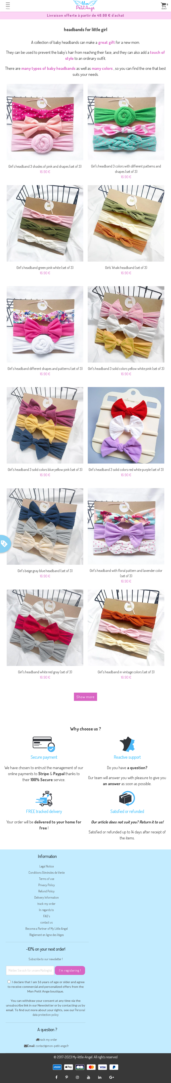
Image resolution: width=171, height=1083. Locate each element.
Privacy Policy (46, 885)
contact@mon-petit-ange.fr (52, 1046)
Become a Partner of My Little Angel (46, 928)
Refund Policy (46, 891)
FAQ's (46, 916)
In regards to (46, 910)
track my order (46, 904)
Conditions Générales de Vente (46, 872)
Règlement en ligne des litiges (46, 935)
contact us (46, 922)
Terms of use (46, 879)
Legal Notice (46, 866)
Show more (85, 696)
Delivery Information (46, 897)
